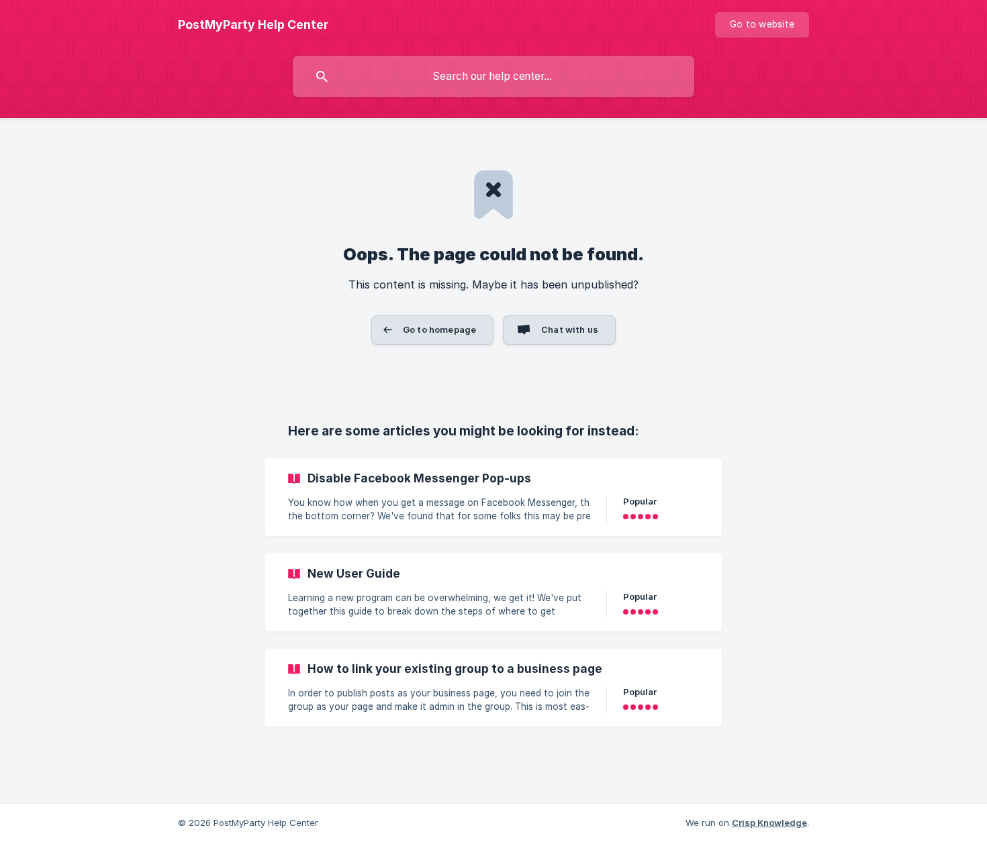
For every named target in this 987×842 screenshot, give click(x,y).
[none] (253, 25)
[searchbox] (493, 76)
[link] (493, 497)
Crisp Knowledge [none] (769, 822)
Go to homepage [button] (439, 329)
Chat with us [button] (569, 329)
